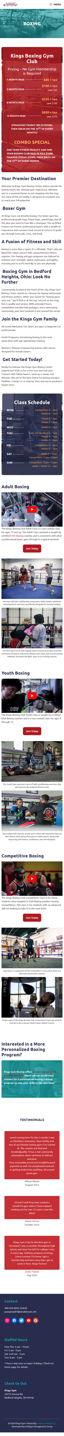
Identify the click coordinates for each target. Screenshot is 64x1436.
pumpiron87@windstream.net (20, 1311)
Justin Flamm (32, 1271)
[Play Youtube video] (32, 509)
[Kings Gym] (10, 4)
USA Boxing (17, 535)
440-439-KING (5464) (15, 1307)
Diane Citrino (32, 1220)
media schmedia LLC (46, 1423)
